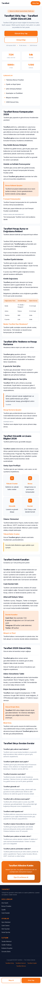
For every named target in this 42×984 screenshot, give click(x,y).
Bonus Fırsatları (6, 906)
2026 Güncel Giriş (12, 102)
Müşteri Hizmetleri (12, 97)
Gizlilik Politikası (7, 945)
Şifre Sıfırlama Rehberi (13, 89)
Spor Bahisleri (6, 922)
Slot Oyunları (6, 929)
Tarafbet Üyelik (32, 963)
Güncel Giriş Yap (21, 33)
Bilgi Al (11, 980)
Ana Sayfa (5, 903)
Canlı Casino (5, 925)
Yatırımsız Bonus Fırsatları (15, 80)
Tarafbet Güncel (21, 963)
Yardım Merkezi (7, 941)
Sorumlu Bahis (6, 951)
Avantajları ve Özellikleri (14, 93)
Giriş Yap (35, 3)
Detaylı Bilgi (21, 40)
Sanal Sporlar (6, 932)
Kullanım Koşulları (7, 948)
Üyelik (4, 909)
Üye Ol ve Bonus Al (21, 877)
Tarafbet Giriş (9, 963)
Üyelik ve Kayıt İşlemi (13, 84)
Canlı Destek (6, 913)
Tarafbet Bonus (21, 966)
